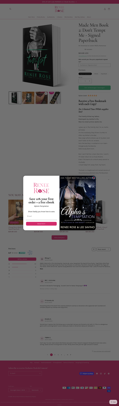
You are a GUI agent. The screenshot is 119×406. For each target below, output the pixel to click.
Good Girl (41, 224)
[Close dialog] (94, 178)
